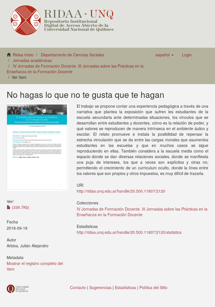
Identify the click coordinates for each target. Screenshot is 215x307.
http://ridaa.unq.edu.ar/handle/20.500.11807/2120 (121, 191)
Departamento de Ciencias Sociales (72, 54)
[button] (164, 55)
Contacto (78, 287)
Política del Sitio (153, 287)
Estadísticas (125, 287)
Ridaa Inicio (23, 54)
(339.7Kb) (20, 207)
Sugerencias (100, 287)
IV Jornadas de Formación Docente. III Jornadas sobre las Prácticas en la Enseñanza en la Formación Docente (142, 211)
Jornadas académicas (32, 60)
